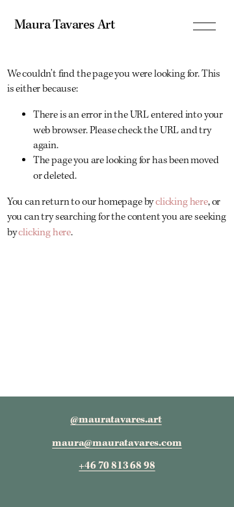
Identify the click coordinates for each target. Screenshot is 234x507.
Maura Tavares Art (64, 25)
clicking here (181, 202)
